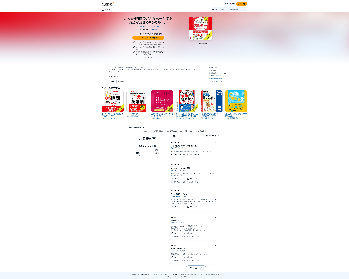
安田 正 (157, 118)
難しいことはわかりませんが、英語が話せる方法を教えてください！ (187, 116)
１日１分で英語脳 (132, 114)
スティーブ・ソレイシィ (187, 118)
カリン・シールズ (111, 118)
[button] (145, 57)
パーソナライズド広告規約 (178, 274)
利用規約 (154, 274)
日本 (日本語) (183, 276)
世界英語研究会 (135, 116)
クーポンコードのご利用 (171, 276)
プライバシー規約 (164, 274)
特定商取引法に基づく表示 (195, 274)
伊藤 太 (207, 118)
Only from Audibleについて (212, 274)
